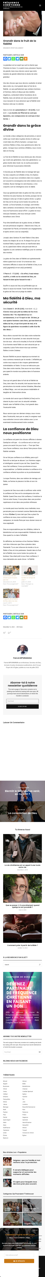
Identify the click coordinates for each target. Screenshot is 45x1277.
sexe (4, 1125)
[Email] (21, 59)
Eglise (24, 1094)
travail (24, 1130)
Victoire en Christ (28, 1133)
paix (23, 1109)
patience (25, 1112)
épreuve (5, 1138)
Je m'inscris (20, 1261)
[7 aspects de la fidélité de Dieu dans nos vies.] (11, 593)
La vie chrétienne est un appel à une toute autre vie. (22, 866)
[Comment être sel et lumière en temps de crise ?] (29, 570)
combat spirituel (27, 1091)
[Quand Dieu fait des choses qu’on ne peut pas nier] (11, 570)
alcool (5, 1081)
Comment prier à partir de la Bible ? (22, 945)
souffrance (6, 1127)
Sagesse (25, 1117)
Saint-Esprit (6, 1120)
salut (4, 1122)
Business (6, 1086)
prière (24, 1114)
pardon (5, 1112)
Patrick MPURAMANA (22, 658)
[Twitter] (9, 59)
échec (5, 1135)
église (24, 1135)
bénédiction (26, 1086)
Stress (24, 1127)
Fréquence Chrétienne (12, 4)
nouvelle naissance (28, 1107)
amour (24, 1081)
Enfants (5, 1096)
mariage (5, 1107)
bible (24, 1083)
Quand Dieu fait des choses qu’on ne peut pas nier (10, 578)
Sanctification (26, 1122)
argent (5, 1083)
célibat (5, 1094)
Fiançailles (6, 1099)
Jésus (5, 1104)
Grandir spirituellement (13, 48)
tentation (6, 1130)
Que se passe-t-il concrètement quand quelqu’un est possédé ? (22, 906)
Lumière (25, 1104)
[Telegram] (17, 59)
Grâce (5, 1102)
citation (25, 1089)
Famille (24, 1096)
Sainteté (25, 1120)
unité (4, 1133)
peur (4, 1114)
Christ (5, 1089)
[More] (25, 59)
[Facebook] (5, 59)
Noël (4, 1109)
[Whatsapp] (13, 59)
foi (23, 1099)
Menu (40, 5)
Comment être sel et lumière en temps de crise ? (28, 578)
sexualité (25, 1125)
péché (5, 1117)
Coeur (5, 1091)
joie (23, 1102)
